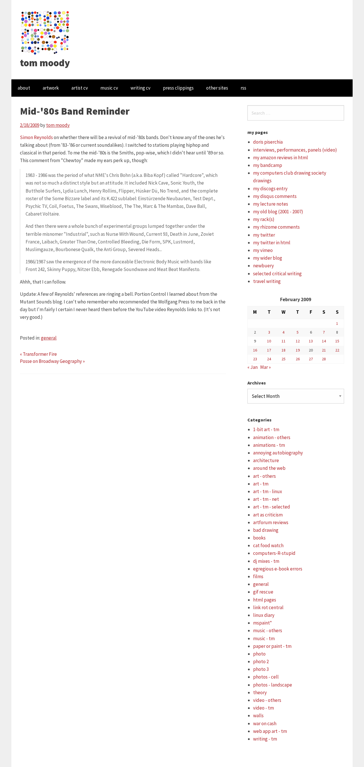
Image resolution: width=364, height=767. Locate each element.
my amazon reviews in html (280, 157)
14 (324, 341)
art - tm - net (266, 499)
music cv (109, 88)
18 (284, 350)
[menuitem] (23, 88)
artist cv (79, 88)
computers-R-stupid (274, 553)
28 (324, 358)
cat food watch (268, 545)
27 (311, 358)
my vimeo (263, 250)
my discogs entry (270, 188)
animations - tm (269, 445)
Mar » (265, 367)
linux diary (263, 615)
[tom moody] (45, 32)
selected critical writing (277, 273)
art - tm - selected (271, 507)
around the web (269, 468)
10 (269, 341)
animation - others (271, 437)
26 (298, 358)
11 (284, 341)
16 (255, 350)
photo (259, 654)
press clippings (178, 88)
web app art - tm (270, 731)
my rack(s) (263, 219)
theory (260, 692)
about (24, 88)
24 (269, 358)
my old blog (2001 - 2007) (278, 211)
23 (255, 358)
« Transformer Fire (38, 354)
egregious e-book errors (277, 569)
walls (258, 715)
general (49, 338)
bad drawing (265, 530)
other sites (217, 88)
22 (337, 350)
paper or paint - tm (272, 646)
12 (298, 341)
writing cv (140, 88)
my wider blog (267, 258)
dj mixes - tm (266, 561)
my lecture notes (270, 204)
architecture (266, 460)
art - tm (260, 484)
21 (324, 350)
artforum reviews (270, 522)
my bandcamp (267, 165)
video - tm (263, 708)
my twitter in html (271, 242)
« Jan (252, 367)
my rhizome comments (276, 227)
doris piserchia (268, 142)
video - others (267, 700)
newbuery (263, 265)
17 (269, 350)
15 (337, 341)
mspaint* (262, 623)
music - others (267, 630)
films (258, 576)
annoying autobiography (278, 453)
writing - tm (265, 739)
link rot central (268, 607)
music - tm (264, 638)
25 (284, 358)
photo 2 (261, 661)
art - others (264, 476)
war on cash (264, 723)
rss (243, 88)
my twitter (264, 235)
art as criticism (268, 515)
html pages (264, 600)
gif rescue (263, 592)
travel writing (267, 281)
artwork (51, 88)
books (259, 538)
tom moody (45, 63)
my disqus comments (275, 196)
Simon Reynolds (36, 137)
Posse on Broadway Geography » (52, 361)
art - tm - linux (267, 491)
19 (298, 350)
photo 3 (261, 669)
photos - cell (266, 677)
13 (311, 341)
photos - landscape (272, 685)
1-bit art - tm (266, 429)
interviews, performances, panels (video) (295, 150)
